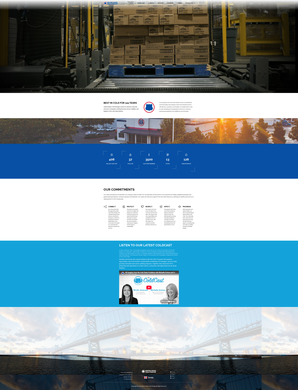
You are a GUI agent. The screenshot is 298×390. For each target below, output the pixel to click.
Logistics (151, 3)
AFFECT (167, 207)
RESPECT (149, 207)
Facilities (160, 3)
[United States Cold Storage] (111, 3)
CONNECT (112, 207)
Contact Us (189, 3)
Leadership (170, 3)
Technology (141, 3)
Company (130, 3)
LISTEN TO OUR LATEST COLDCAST (145, 245)
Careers (179, 3)
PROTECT (130, 207)
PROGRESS (187, 207)
